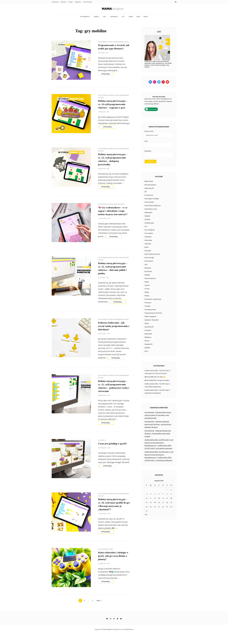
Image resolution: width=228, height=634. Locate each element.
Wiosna (147, 341)
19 (155, 502)
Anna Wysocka (149, 412)
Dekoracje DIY (149, 188)
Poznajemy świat (150, 310)
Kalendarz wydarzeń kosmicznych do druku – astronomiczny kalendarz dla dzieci (158, 424)
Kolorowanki (149, 261)
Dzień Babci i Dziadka (152, 199)
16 (171, 498)
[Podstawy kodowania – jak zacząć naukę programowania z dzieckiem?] (71, 337)
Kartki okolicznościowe (152, 254)
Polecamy (148, 303)
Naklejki (147, 275)
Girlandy (147, 219)
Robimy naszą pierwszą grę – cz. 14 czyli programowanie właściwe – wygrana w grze (112, 104)
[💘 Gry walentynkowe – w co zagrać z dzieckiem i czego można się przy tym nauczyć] (71, 222)
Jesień (146, 247)
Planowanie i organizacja (153, 299)
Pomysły (147, 306)
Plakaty (147, 296)
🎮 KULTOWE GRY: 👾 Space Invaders (157, 380)
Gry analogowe (150, 230)
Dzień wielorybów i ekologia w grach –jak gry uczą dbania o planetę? (113, 556)
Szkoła (147, 323)
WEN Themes (130, 629)
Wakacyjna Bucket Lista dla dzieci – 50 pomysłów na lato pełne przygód (158, 433)
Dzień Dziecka (149, 202)
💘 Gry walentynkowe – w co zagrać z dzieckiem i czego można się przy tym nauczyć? (112, 211)
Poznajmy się (55, 2)
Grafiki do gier (149, 223)
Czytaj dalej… (107, 74)
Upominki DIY (149, 327)
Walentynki (121, 204)
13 (159, 498)
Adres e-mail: (149, 131)
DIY (123, 16)
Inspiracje (113, 16)
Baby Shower (149, 181)
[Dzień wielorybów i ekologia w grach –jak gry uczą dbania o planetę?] (71, 567)
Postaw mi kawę (87, 2)
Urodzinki (148, 330)
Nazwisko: (148, 151)
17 (146, 502)
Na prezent (148, 271)
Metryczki (148, 268)
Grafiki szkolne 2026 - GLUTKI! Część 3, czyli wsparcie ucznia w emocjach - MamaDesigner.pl (159, 442)
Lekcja (145, 16)
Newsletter (63, 2)
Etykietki (147, 216)
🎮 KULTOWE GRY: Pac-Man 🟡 (155, 377)
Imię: (146, 141)
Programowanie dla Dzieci (121, 42)
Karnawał (148, 251)
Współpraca (78, 2)
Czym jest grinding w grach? (112, 443)
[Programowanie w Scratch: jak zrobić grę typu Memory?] (71, 60)
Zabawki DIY (149, 344)
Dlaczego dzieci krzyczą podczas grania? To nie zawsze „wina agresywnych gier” (158, 415)
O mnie (147, 289)
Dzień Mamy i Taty (151, 209)
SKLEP (138, 16)
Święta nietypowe (150, 316)
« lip (146, 514)
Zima (146, 351)
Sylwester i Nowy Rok (152, 320)
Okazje (96, 16)
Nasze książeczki (150, 278)
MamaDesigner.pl (108, 629)
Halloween (148, 237)
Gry (104, 16)
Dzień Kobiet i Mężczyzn (153, 206)
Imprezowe (148, 240)
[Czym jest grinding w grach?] (71, 458)
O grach (110, 42)
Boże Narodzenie (150, 185)
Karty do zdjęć (149, 258)
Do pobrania (84, 16)
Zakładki (147, 348)
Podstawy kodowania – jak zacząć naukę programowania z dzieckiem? (113, 326)
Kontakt (71, 2)
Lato (146, 264)
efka (107, 52)
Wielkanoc (148, 337)
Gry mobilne (104, 42)
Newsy (131, 16)
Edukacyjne (148, 212)
